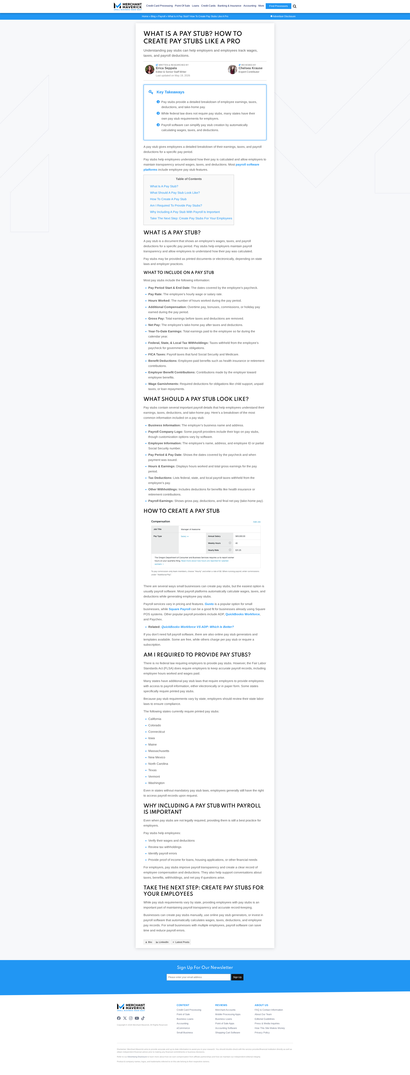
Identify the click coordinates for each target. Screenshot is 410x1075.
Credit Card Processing (189, 1009)
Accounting (182, 1023)
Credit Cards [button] (208, 5)
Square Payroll (179, 609)
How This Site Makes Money (270, 1028)
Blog (153, 16)
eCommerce (183, 1028)
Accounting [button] (249, 5)
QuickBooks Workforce (243, 614)
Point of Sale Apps (224, 1023)
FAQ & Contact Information (269, 1009)
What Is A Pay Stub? (164, 186)
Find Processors (278, 6)
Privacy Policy (262, 1032)
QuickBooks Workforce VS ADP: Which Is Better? (197, 627)
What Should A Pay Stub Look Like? (175, 192)
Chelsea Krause (250, 68)
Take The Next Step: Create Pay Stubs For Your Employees (191, 218)
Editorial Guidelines (265, 1019)
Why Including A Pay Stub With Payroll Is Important (185, 212)
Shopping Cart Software (227, 1032)
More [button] (261, 5)
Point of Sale (183, 1014)
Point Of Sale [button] (182, 5)
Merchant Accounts (225, 1009)
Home (145, 16)
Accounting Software (226, 1028)
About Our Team (263, 1014)
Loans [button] (195, 5)
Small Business (185, 1032)
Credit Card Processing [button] (159, 5)
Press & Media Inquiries (267, 1023)
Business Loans (185, 1019)
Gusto (209, 604)
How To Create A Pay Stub (168, 199)
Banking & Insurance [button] (229, 5)
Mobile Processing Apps (228, 1014)
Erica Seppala (166, 68)
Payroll (161, 16)
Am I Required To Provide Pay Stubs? (176, 205)
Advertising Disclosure (137, 1057)
